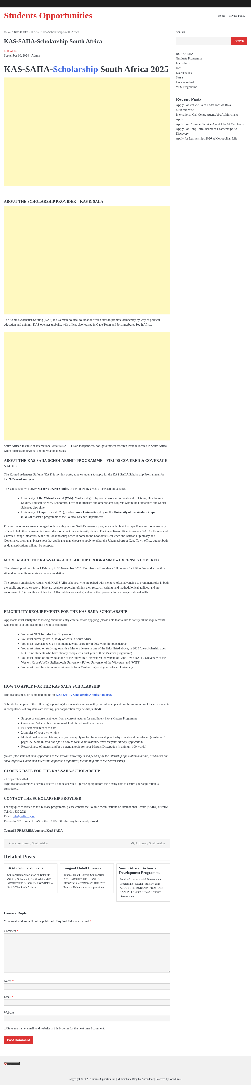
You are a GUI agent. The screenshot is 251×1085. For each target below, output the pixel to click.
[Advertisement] (87, 131)
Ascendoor (148, 1078)
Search (180, 32)
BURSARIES (10, 51)
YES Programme (186, 87)
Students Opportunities (48, 15)
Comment (11, 931)
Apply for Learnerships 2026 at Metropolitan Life (206, 138)
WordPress (175, 1078)
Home (221, 15)
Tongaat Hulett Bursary (82, 868)
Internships (182, 63)
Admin (35, 55)
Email (9, 997)
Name (9, 981)
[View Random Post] (235, 3)
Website (9, 1012)
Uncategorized (185, 82)
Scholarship (75, 69)
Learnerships (184, 73)
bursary (40, 830)
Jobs (178, 68)
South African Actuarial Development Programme (139, 870)
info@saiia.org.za (24, 816)
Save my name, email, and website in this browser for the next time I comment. (56, 1028)
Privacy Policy (237, 15)
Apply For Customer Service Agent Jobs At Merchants (210, 124)
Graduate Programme (189, 58)
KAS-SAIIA (54, 830)
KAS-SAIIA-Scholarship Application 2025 (84, 695)
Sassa (179, 77)
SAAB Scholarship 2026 (25, 868)
